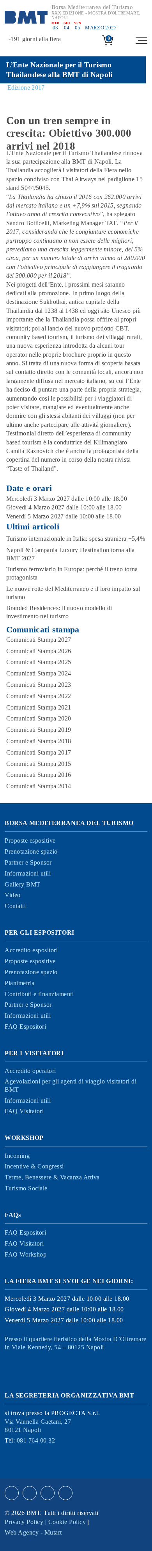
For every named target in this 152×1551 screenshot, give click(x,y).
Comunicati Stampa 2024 (38, 673)
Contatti (15, 906)
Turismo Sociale (26, 1188)
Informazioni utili (28, 873)
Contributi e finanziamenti (39, 994)
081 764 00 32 (36, 1440)
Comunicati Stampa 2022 (38, 696)
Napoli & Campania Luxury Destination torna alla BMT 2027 (70, 554)
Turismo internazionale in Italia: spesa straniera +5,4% (75, 538)
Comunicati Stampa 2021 (38, 707)
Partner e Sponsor (28, 862)
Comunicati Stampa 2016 (38, 774)
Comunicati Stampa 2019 (38, 729)
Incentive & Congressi (34, 1166)
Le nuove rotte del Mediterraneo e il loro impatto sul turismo (73, 592)
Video (13, 895)
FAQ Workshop (25, 1254)
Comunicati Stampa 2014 (38, 786)
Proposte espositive (30, 840)
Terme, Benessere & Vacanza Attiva (52, 1177)
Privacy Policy (24, 1521)
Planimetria (20, 983)
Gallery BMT (23, 884)
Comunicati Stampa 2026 (38, 651)
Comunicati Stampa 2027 (38, 639)
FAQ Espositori (25, 1026)
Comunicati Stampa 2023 (38, 684)
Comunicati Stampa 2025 (38, 662)
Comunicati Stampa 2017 (38, 752)
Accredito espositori (31, 950)
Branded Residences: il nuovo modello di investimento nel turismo (59, 612)
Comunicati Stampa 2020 (38, 718)
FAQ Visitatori (24, 1111)
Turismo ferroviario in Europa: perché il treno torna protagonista (72, 573)
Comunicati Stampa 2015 (38, 763)
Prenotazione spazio (31, 851)
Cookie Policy (67, 1521)
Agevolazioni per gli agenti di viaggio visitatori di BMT (70, 1085)
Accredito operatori (30, 1070)
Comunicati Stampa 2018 (38, 741)
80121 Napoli (38, 1425)
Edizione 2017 (26, 87)
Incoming (17, 1155)
